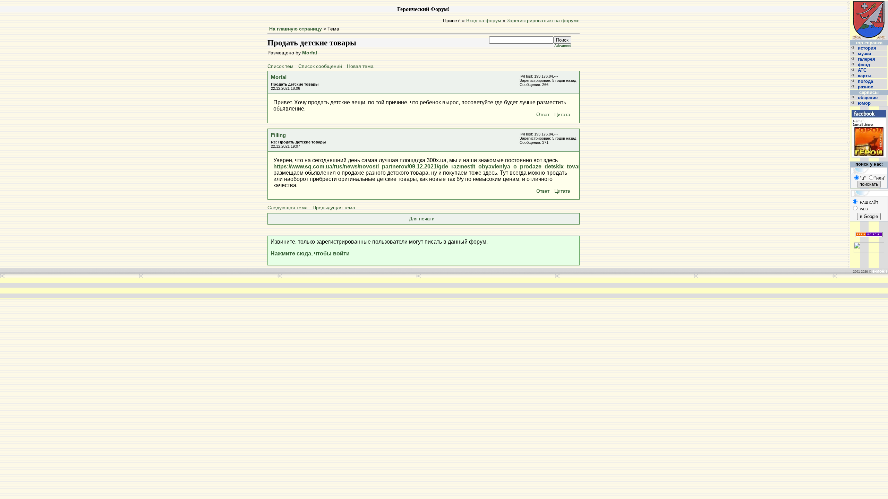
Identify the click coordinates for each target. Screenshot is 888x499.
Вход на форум (483, 20)
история (868, 48)
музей (865, 53)
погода (866, 81)
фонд (864, 64)
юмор (865, 103)
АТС (863, 70)
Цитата (562, 114)
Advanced (562, 45)
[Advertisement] (339, 288)
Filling (278, 135)
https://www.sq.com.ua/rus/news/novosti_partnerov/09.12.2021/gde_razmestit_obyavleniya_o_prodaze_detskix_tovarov (430, 166)
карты (865, 75)
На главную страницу (295, 29)
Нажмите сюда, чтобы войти (310, 253)
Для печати (422, 218)
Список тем (280, 66)
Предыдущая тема (334, 207)
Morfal (309, 52)
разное (866, 86)
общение (868, 97)
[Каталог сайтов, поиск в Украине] (869, 244)
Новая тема (360, 66)
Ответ (542, 114)
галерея (867, 59)
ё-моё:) (879, 271)
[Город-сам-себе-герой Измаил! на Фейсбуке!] (869, 109)
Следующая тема (287, 207)
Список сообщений (320, 66)
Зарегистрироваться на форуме (543, 20)
